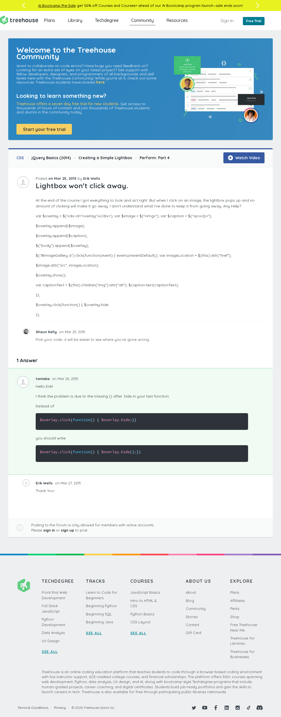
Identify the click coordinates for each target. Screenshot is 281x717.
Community (142, 20)
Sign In (227, 20)
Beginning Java (99, 622)
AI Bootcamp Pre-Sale (57, 5)
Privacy (60, 707)
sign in (49, 530)
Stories (192, 617)
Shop (234, 617)
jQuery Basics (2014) (51, 157)
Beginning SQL (99, 614)
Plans (49, 20)
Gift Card (193, 632)
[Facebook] (216, 708)
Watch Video (247, 157)
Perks (234, 608)
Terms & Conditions (33, 707)
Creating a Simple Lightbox (105, 157)
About (191, 592)
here (100, 82)
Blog (190, 600)
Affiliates (237, 600)
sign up (67, 530)
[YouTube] (205, 708)
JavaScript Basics (145, 592)
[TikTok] (248, 708)
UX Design (51, 641)
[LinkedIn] (227, 708)
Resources (177, 20)
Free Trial (253, 21)
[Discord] (259, 708)
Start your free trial (44, 129)
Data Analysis (53, 632)
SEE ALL (50, 651)
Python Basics (142, 614)
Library (75, 20)
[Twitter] (194, 708)
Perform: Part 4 (155, 157)
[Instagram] (237, 708)
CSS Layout (140, 622)
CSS (20, 157)
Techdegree (107, 20)
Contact (192, 624)
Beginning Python (101, 606)
